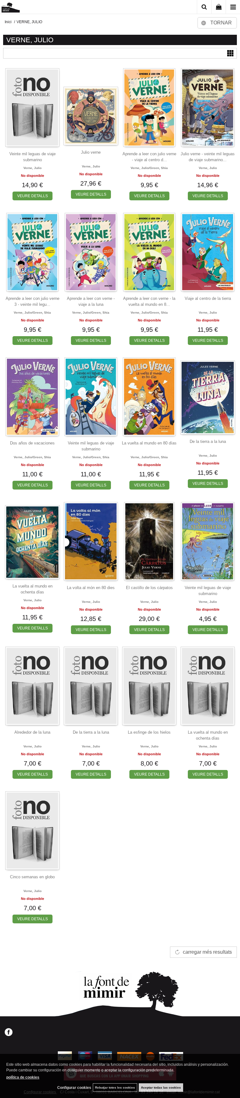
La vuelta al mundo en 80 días (149, 443)
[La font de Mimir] (11, 8)
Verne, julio (32, 168)
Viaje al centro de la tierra (208, 298)
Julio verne (91, 152)
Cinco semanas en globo (32, 877)
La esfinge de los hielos (149, 732)
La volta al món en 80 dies (91, 587)
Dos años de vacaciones (32, 443)
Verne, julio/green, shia (149, 168)
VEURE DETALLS (32, 196)
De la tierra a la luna (208, 441)
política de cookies (22, 1077)
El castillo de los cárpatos (149, 587)
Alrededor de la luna (32, 732)
